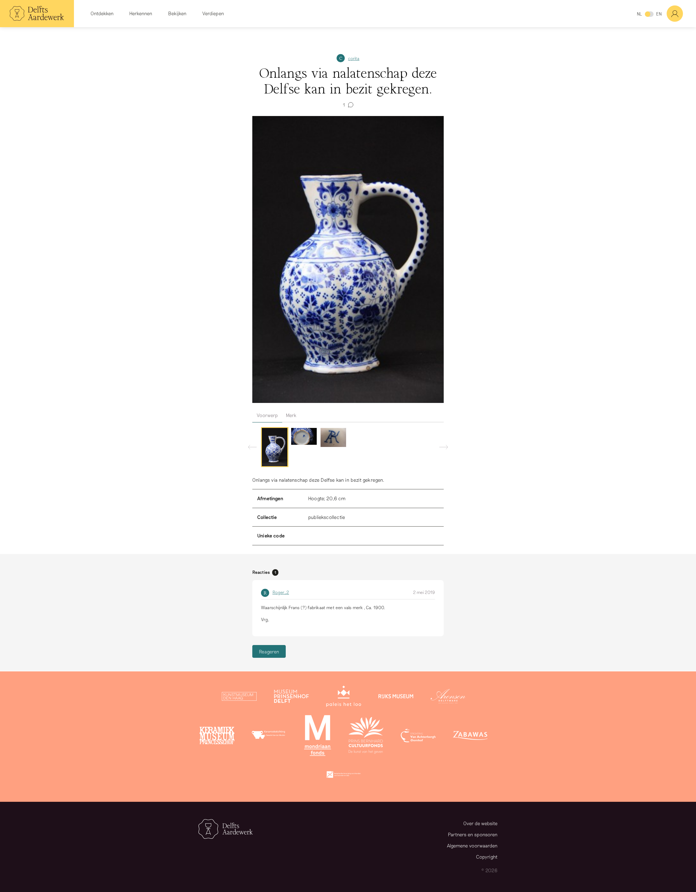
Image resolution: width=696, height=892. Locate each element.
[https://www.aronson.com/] (448, 697)
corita (353, 58)
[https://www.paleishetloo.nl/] (344, 697)
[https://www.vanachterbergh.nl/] (418, 736)
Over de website (480, 823)
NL (639, 13)
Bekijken (177, 13)
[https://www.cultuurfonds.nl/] (366, 736)
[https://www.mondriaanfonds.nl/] (317, 736)
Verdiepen (213, 13)
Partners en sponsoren (473, 834)
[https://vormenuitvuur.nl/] (344, 775)
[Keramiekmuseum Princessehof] (217, 736)
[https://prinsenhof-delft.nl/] (291, 697)
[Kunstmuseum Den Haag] (239, 697)
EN (659, 13)
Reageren (269, 652)
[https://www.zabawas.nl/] (470, 736)
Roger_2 (280, 592)
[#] (681, 13)
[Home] (37, 13)
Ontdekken (102, 13)
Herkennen (140, 13)
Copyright (487, 857)
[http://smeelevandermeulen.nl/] (269, 736)
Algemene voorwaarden (472, 846)
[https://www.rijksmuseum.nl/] (396, 697)
